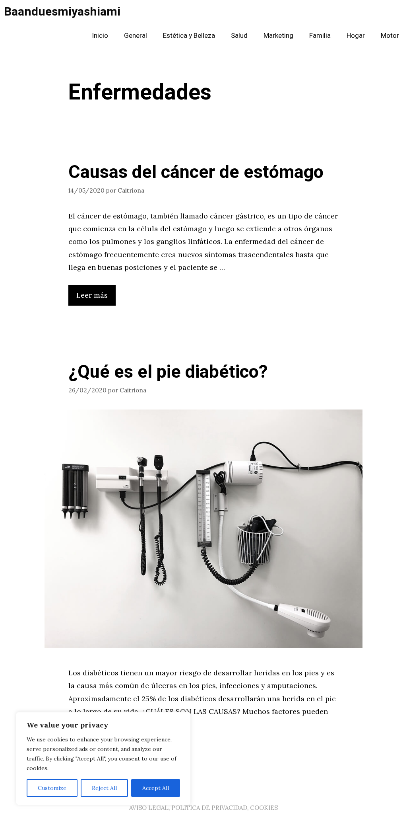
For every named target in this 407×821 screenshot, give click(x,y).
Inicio (100, 36)
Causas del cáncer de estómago (196, 172)
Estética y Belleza (189, 36)
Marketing (278, 36)
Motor (390, 36)
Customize (52, 788)
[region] (103, 758)
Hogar (356, 36)
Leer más (92, 295)
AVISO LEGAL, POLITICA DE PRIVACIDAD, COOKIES (203, 807)
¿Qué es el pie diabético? (168, 372)
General (135, 36)
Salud (239, 36)
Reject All (104, 788)
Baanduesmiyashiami (62, 12)
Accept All (155, 788)
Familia (320, 36)
